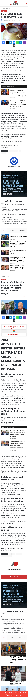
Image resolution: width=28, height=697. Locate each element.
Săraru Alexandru (6, 20)
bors (20, 151)
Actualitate (8, 8)
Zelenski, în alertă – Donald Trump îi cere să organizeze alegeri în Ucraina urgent (17, 267)
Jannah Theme (4, 692)
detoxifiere (4, 153)
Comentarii (22, 230)
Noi (4, 230)
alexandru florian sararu (13, 151)
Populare (12, 230)
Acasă (3, 8)
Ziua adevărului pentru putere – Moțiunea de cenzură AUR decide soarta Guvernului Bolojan (18, 236)
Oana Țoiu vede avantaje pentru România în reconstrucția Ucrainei (18, 252)
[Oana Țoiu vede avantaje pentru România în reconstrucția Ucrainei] (5, 252)
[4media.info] (14, 3)
